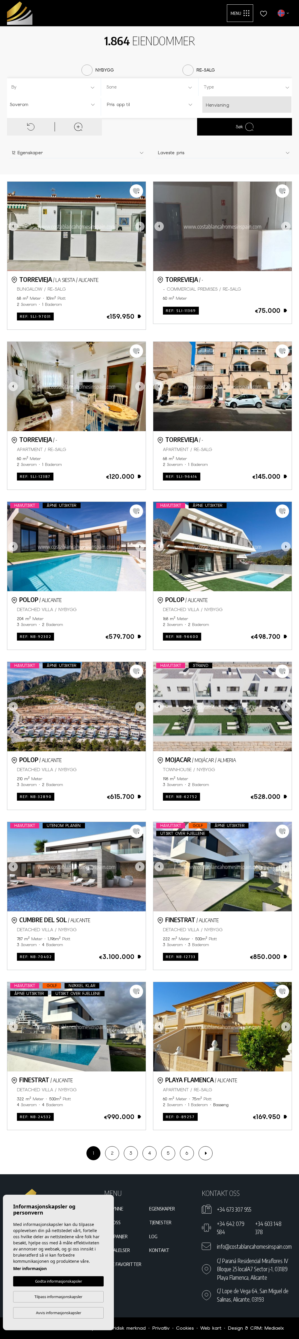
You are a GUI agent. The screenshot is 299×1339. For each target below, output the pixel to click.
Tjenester (160, 1222)
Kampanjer (116, 1236)
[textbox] (55, 87)
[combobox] (53, 87)
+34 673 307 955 (234, 1209)
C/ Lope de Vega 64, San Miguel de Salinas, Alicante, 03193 (252, 1295)
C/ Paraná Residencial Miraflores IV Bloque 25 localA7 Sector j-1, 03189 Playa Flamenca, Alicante (252, 1269)
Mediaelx (274, 1328)
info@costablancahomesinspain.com (254, 1246)
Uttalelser (117, 1250)
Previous (13, 226)
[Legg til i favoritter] (136, 191)
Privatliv (161, 1328)
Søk (239, 127)
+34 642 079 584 (230, 1228)
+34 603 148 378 (268, 1228)
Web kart (210, 1328)
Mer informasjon (30, 1268)
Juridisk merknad (127, 1328)
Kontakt (159, 1250)
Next (140, 226)
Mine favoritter (122, 1264)
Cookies (185, 1328)
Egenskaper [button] (162, 1208)
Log (153, 1236)
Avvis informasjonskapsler (58, 1312)
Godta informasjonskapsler (58, 1281)
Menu (236, 13)
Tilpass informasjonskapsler (58, 1296)
